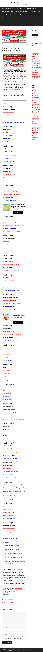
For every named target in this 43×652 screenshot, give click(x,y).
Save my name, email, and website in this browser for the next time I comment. (13, 637)
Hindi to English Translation (21, 11)
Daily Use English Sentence (9, 599)
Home (21, 649)
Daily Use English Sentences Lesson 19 (12, 601)
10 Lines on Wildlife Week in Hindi (36, 97)
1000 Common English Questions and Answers (11, 8)
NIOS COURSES (4, 21)
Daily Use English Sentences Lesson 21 (12, 602)
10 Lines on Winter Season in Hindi (36, 92)
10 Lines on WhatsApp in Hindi (35, 123)
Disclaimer (34, 649)
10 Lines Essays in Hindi (34, 11)
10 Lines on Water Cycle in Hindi (35, 137)
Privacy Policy (29, 649)
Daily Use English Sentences (30, 8)
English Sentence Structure (7, 11)
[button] (1, 24)
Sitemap (26, 650)
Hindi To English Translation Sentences (36, 72)
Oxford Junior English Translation (26, 17)
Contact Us (18, 21)
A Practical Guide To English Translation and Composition (14, 14)
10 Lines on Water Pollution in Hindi (36, 132)
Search (34, 30)
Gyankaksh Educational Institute (21, 3)
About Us (12, 21)
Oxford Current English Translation (9, 17)
